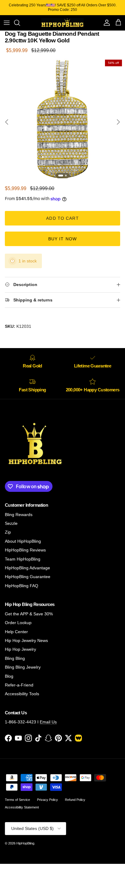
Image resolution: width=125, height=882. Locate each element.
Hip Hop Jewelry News (26, 640)
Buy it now (62, 238)
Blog (9, 676)
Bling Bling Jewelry (23, 667)
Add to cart (62, 218)
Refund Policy (75, 799)
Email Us (48, 721)
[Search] (20, 22)
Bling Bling (15, 658)
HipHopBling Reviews (25, 550)
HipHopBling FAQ (21, 585)
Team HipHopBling (22, 559)
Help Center (16, 631)
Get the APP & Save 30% (29, 613)
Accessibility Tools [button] (22, 693)
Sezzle (11, 523)
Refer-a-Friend (19, 685)
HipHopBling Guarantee (27, 576)
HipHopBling (25, 843)
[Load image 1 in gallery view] (62, 119)
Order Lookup (18, 622)
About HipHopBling (23, 541)
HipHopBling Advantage (27, 567)
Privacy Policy (47, 799)
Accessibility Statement (22, 807)
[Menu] (6, 22)
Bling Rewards (18, 514)
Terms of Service (17, 799)
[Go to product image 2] (66, 175)
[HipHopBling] (62, 22)
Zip (8, 532)
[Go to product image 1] (60, 175)
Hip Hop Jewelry (20, 649)
